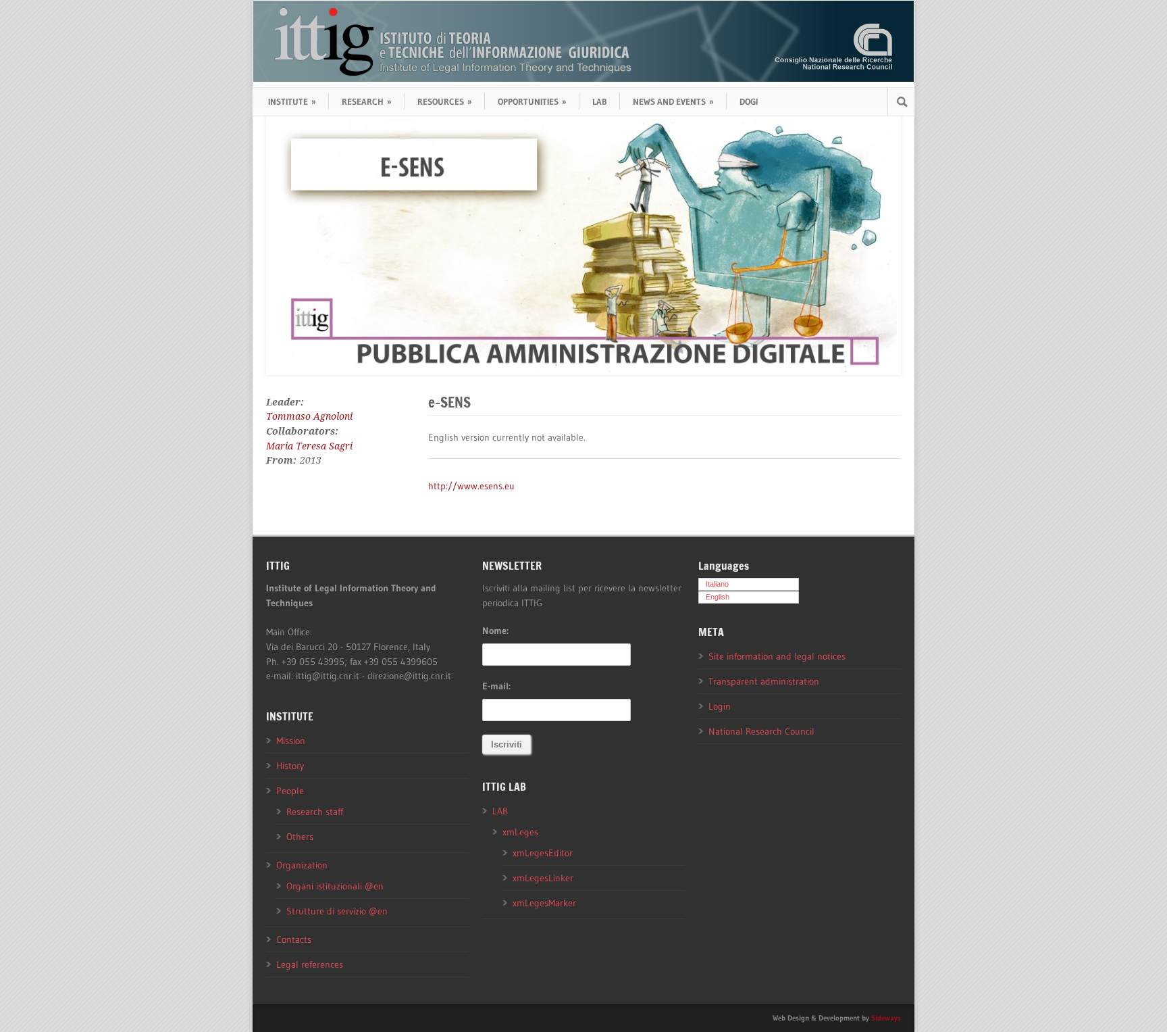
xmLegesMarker (544, 903)
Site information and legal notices (777, 656)
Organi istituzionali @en (335, 886)
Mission (290, 741)
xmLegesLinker (543, 878)
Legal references (309, 964)
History (290, 766)
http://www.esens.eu (471, 486)
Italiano (717, 584)
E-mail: (496, 686)
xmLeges (520, 832)
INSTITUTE (292, 101)
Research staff (314, 812)
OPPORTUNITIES (532, 101)
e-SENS (449, 402)
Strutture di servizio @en (337, 911)
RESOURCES (444, 101)
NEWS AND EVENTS (673, 101)
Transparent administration (763, 681)
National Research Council (761, 731)
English (717, 597)
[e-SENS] (583, 245)
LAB (599, 101)
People (290, 791)
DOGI (749, 101)
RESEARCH (367, 101)
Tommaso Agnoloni (309, 416)
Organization (302, 865)
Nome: (495, 630)
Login (719, 706)
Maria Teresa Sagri (309, 446)
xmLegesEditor (543, 853)
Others (299, 837)
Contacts (293, 939)
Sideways (886, 1018)
